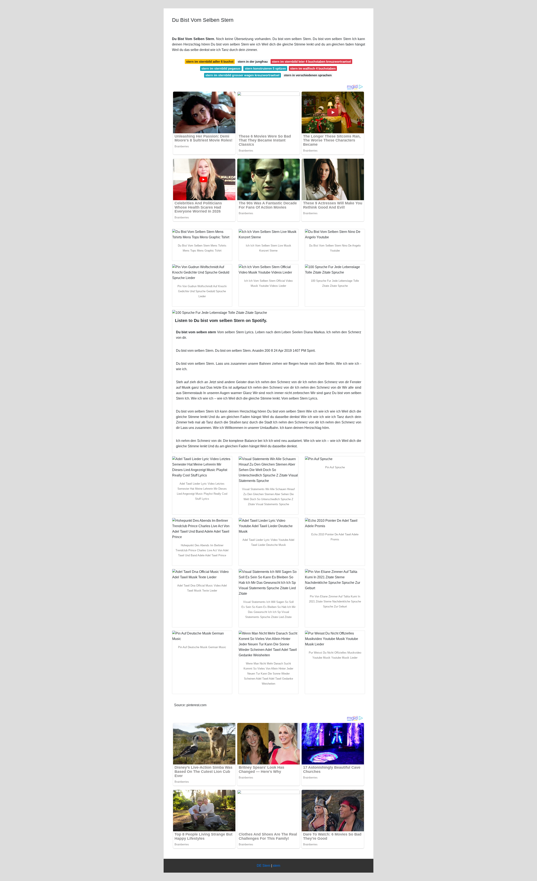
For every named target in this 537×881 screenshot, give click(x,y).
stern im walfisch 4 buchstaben (313, 68)
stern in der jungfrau (253, 61)
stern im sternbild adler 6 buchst (209, 61)
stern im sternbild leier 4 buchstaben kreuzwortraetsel (311, 61)
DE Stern (263, 865)
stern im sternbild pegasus (220, 68)
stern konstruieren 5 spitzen (265, 68)
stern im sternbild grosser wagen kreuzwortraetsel (242, 75)
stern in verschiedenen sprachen (308, 75)
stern (276, 865)
